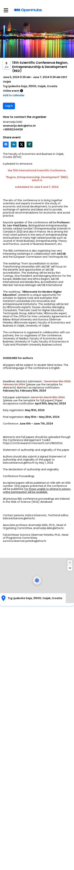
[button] (70, 562)
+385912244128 (13, 129)
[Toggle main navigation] (6, 10)
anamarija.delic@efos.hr (19, 125)
